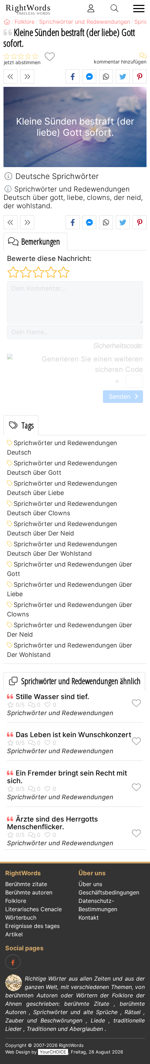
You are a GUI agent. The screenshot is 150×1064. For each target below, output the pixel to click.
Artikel (14, 934)
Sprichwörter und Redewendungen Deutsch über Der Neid (62, 528)
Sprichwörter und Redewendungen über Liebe (69, 589)
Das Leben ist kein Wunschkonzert (73, 735)
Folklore (15, 900)
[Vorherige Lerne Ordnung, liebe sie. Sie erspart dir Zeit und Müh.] (10, 76)
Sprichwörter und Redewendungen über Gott (69, 569)
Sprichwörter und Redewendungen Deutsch (62, 447)
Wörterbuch (20, 917)
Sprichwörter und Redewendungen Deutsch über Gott (62, 467)
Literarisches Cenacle (33, 909)
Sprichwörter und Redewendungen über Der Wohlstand (69, 650)
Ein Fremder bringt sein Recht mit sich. (67, 777)
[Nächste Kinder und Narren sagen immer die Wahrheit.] (27, 76)
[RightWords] (6, 21)
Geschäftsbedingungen (108, 892)
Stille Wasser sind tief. (52, 696)
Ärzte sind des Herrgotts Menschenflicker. (52, 823)
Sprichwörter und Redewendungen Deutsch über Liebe (62, 488)
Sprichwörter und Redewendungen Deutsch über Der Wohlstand (62, 548)
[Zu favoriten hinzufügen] (49, 56)
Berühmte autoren (28, 892)
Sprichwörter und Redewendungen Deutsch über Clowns (62, 508)
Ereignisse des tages (32, 925)
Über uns (90, 884)
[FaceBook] (13, 961)
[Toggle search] (115, 8)
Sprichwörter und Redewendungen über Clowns (69, 609)
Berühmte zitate (26, 884)
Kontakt (88, 917)
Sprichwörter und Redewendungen (60, 713)
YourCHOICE (53, 1052)
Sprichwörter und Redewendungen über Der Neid (69, 629)
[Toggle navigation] (136, 8)
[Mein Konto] (91, 8)
